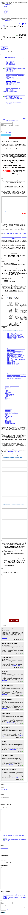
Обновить (8, 132)
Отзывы (11, 137)
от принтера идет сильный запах (13, 375)
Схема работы (16, 137)
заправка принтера (11, 341)
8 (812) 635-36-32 (4, 789)
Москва (2, 44)
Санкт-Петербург (8, 4)
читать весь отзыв (16, 665)
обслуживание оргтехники (13, 451)
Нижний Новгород (5, 48)
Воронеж (3, 47)
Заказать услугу (14, 620)
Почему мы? (23, 137)
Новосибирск (4, 49)
